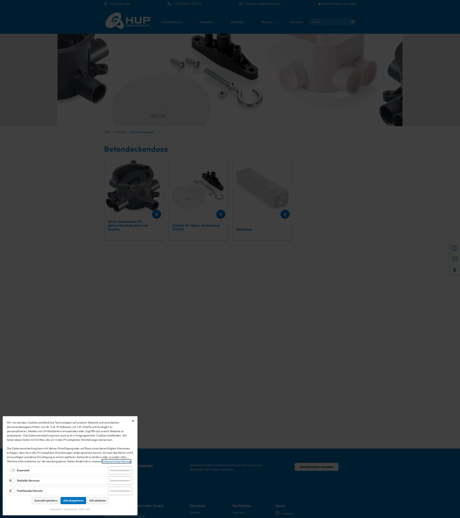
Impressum (56, 509)
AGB (81, 509)
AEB (87, 509)
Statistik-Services (28, 480)
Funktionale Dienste (30, 491)
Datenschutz (70, 509)
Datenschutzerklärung (116, 461)
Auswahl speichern (45, 500)
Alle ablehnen (97, 500)
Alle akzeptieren (73, 500)
